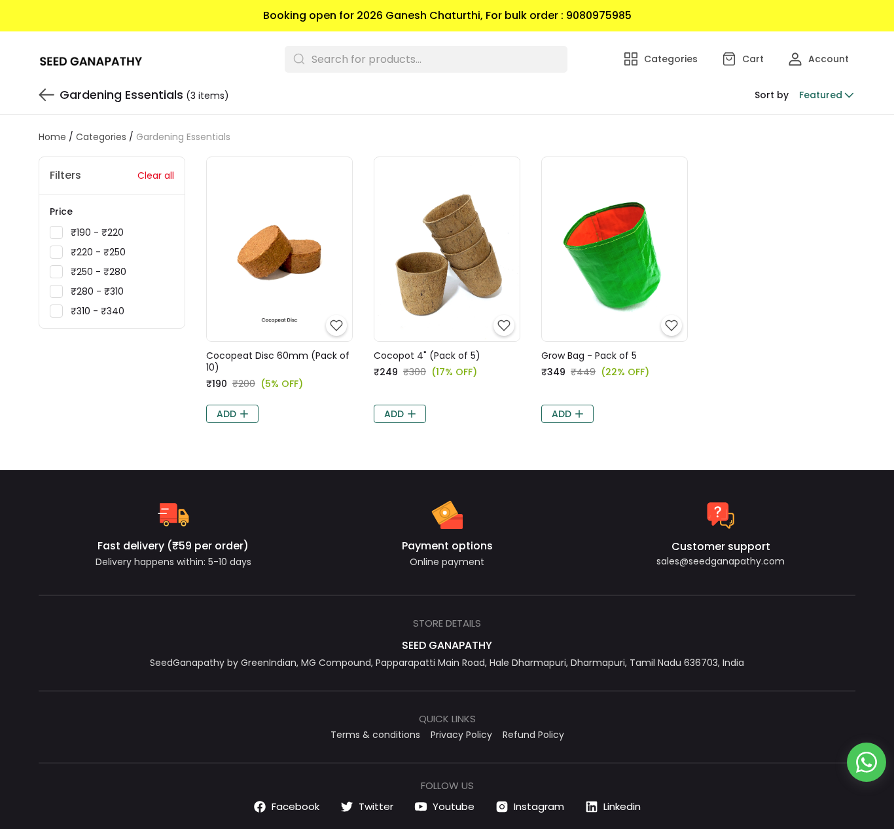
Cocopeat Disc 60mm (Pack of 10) (277, 361)
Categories (101, 136)
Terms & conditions (375, 734)
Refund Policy (533, 734)
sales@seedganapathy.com (720, 561)
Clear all (155, 175)
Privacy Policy (461, 734)
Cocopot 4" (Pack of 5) (427, 355)
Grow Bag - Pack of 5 (589, 355)
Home (52, 136)
